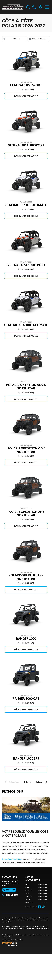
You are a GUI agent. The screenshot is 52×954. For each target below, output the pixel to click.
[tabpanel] (36, 893)
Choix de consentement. (40, 928)
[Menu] (47, 7)
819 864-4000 (12, 895)
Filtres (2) (16, 38)
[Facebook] (39, 906)
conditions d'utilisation (23, 928)
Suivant (39, 782)
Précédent (14, 782)
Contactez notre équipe (12, 859)
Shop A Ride (19, 940)
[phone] (34, 7)
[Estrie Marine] (13, 7)
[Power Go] (26, 944)
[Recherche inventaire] (28, 7)
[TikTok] (43, 906)
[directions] (40, 7)
